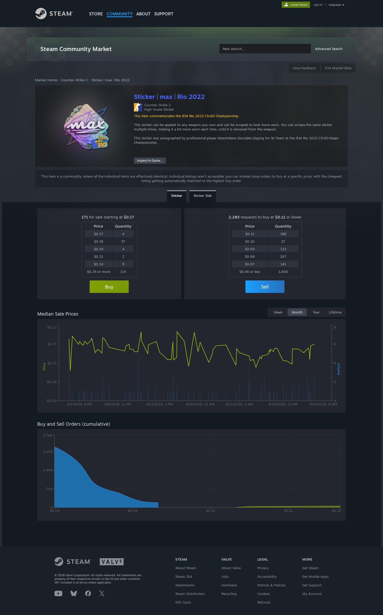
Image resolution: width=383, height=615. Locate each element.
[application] (191, 367)
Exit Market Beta (338, 68)
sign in (318, 5)
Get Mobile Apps (315, 576)
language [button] (335, 5)
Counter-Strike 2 (74, 80)
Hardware (229, 585)
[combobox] (265, 49)
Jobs (225, 576)
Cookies (263, 594)
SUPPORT (164, 13)
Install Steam (299, 5)
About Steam (185, 568)
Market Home (46, 80)
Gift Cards (183, 602)
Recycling (229, 594)
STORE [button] (96, 13)
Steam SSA (183, 576)
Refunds (263, 602)
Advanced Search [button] (329, 49)
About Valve (231, 568)
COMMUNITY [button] (120, 13)
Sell (265, 287)
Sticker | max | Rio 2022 (110, 80)
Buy (109, 287)
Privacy (263, 568)
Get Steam (310, 568)
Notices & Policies (271, 585)
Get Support (312, 585)
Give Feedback (304, 68)
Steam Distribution (190, 594)
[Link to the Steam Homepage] (58, 14)
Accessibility (267, 576)
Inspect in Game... (150, 160)
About (143, 13)
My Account (312, 594)
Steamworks (185, 585)
